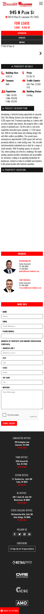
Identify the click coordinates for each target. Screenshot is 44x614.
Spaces (22, 37)
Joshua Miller (25, 261)
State (5, 367)
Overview (22, 33)
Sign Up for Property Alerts (23, 548)
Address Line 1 (9, 348)
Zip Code (6, 377)
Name (5, 311)
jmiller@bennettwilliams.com (29, 271)
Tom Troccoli (24, 280)
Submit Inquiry (9, 423)
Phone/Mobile (8, 331)
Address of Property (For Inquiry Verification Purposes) (21, 343)
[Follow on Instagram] (24, 534)
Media (22, 42)
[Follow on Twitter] (20, 534)
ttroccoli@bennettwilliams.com (30, 287)
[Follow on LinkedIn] (29, 534)
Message (6, 387)
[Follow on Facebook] (15, 534)
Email (5, 321)
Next (39, 54)
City (4, 358)
